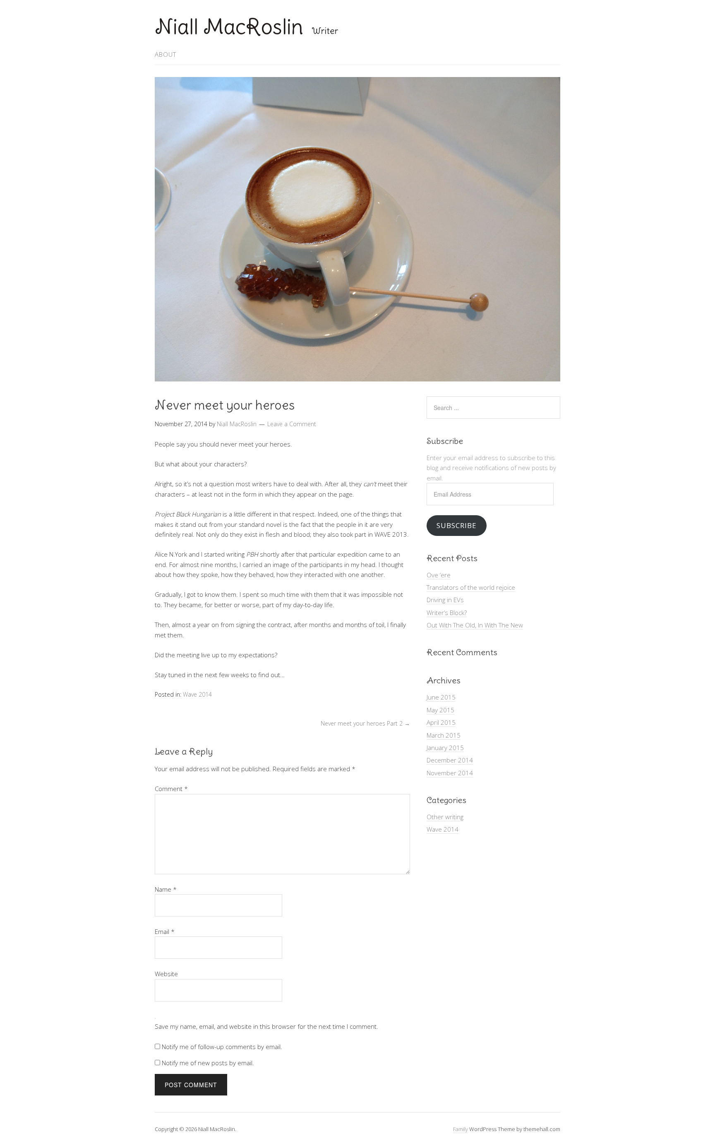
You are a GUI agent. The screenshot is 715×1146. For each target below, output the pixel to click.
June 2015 (441, 697)
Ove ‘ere (439, 575)
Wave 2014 (197, 694)
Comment (171, 788)
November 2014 (450, 773)
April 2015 (441, 722)
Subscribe (456, 525)
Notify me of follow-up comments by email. (222, 1046)
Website (166, 974)
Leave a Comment (291, 424)
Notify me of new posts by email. (208, 1063)
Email (165, 931)
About (165, 54)
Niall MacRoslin (229, 27)
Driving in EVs (445, 600)
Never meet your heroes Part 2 (365, 723)
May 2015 (440, 710)
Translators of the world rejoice (471, 587)
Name (166, 889)
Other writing (445, 817)
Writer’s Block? (447, 612)
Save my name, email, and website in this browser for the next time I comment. (266, 1026)
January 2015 (445, 747)
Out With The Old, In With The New (475, 625)
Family (460, 1129)
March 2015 (444, 735)
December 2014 (450, 760)
